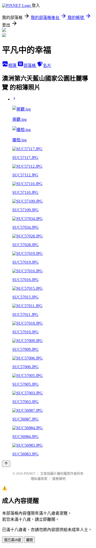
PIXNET (29, 473)
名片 (47, 65)
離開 (29, 540)
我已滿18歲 (12, 540)
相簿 (12, 65)
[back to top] (6, 464)
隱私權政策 (39, 479)
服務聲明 (59, 479)
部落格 (30, 65)
